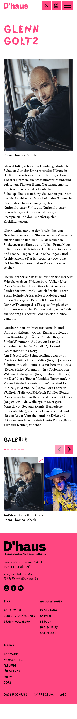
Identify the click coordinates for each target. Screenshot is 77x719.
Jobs (8, 682)
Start (8, 601)
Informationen (51, 601)
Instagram (6, 588)
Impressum (44, 694)
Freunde (10, 665)
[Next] (69, 449)
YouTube (21, 588)
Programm (48, 610)
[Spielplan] (56, 5)
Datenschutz (16, 694)
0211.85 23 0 (25, 574)
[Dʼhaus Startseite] (16, 5)
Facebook (13, 588)
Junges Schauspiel (19, 616)
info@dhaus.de (27, 579)
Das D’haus (49, 627)
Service (9, 645)
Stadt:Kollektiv (17, 621)
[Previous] (59, 449)
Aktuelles (48, 633)
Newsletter (13, 660)
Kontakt (11, 654)
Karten (45, 616)
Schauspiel (13, 610)
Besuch (46, 621)
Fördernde (12, 671)
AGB (63, 694)
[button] (46, 5)
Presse (9, 677)
